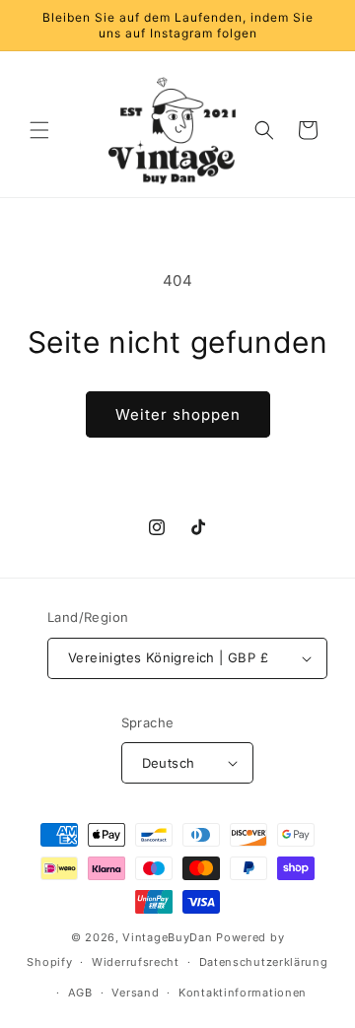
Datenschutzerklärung (263, 962)
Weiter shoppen (178, 414)
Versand (135, 992)
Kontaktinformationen (242, 992)
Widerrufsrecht (135, 962)
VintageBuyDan (167, 937)
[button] (39, 130)
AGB (80, 992)
